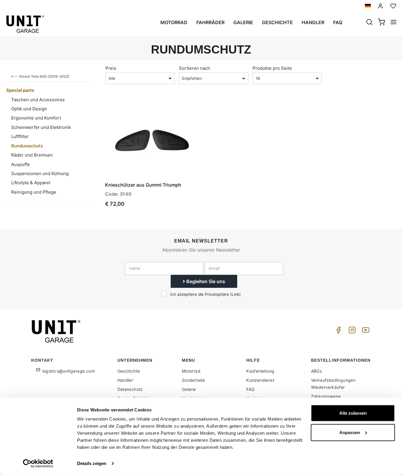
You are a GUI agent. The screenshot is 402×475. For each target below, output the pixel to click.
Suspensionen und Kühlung (40, 173)
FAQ (250, 389)
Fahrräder (210, 22)
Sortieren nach (194, 68)
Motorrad (173, 22)
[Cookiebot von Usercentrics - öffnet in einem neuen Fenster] (38, 463)
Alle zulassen (353, 413)
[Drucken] (177, 110)
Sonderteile (193, 380)
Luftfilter (20, 136)
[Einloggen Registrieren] (380, 6)
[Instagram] (351, 331)
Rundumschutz (27, 146)
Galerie (243, 22)
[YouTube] (364, 331)
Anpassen (349, 432)
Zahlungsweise (326, 396)
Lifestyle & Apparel (30, 182)
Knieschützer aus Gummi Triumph (143, 185)
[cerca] (369, 23)
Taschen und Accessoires (38, 99)
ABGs (316, 370)
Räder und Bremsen (32, 155)
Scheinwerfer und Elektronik (41, 127)
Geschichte (277, 22)
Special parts (20, 90)
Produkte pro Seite (272, 68)
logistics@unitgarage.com (68, 370)
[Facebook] (337, 331)
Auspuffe (20, 164)
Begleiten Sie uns (205, 281)
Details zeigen (91, 463)
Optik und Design (29, 109)
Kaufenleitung (260, 370)
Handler (313, 22)
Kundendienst (260, 380)
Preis (110, 68)
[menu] (393, 23)
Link (235, 294)
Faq (337, 22)
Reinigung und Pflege (33, 192)
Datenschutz (130, 389)
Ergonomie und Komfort (36, 118)
